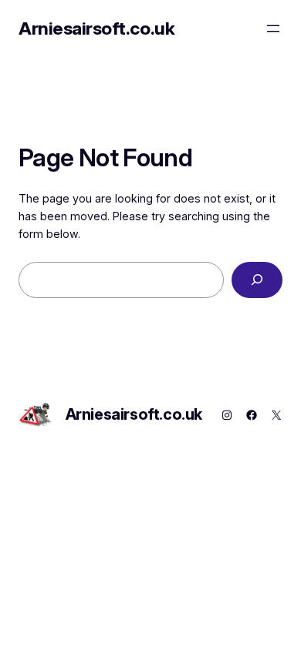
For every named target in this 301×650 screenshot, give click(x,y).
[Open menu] (273, 28)
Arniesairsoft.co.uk (96, 28)
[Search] (257, 280)
